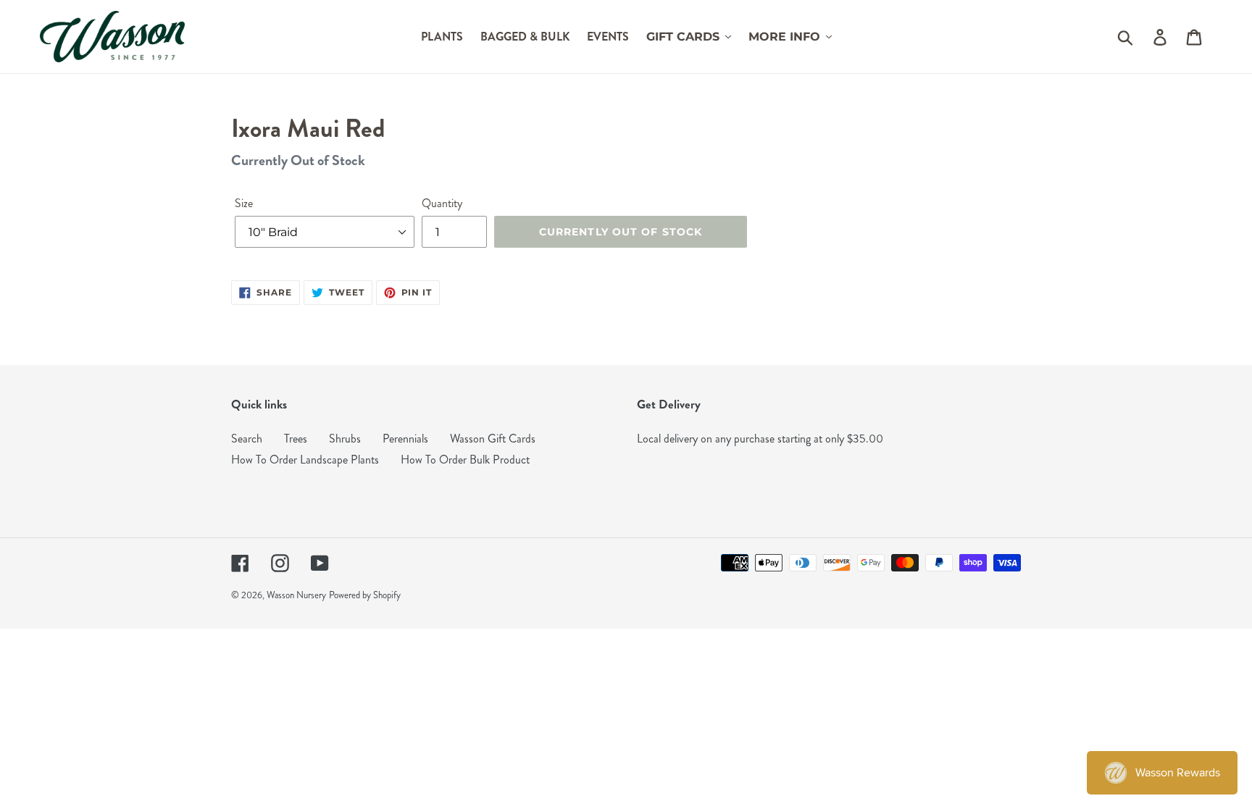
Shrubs (345, 438)
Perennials (405, 438)
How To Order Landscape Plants (305, 459)
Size (244, 203)
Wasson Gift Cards (492, 438)
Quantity (442, 203)
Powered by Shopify (365, 595)
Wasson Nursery (296, 595)
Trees (295, 438)
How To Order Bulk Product (465, 459)
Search (246, 438)
